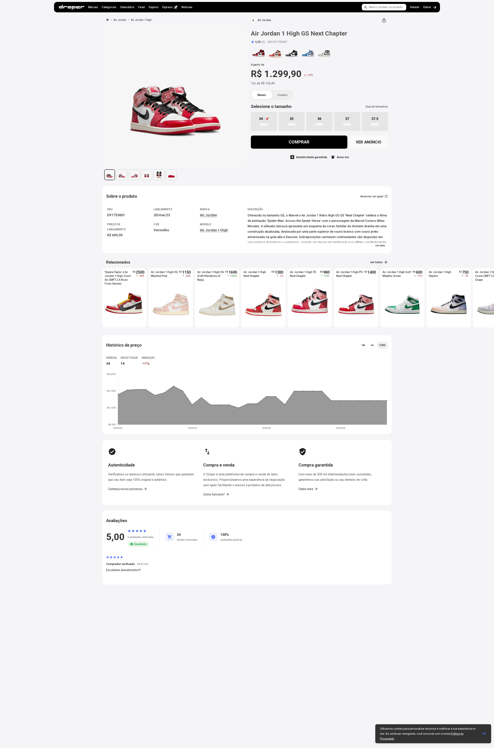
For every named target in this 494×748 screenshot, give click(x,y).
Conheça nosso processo (127, 489)
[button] (258, 42)
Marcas (93, 7)
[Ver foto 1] (109, 174)
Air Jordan (119, 19)
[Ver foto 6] (171, 174)
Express (170, 7)
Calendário (127, 7)
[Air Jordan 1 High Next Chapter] (275, 53)
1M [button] (363, 345)
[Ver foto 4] (146, 174)
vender (415, 7)
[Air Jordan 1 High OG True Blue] (308, 53)
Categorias (109, 7)
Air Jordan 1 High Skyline (440, 274)
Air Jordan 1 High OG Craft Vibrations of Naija (210, 276)
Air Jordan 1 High (141, 19)
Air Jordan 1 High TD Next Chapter (303, 274)
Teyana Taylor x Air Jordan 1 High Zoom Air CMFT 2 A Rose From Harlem (118, 276)
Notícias (187, 7)
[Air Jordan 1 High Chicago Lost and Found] (258, 53)
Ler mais (380, 245)
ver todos (379, 262)
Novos (262, 95)
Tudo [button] (382, 345)
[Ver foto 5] (159, 174)
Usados (282, 95)
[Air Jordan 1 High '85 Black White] (291, 53)
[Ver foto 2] (122, 174)
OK (484, 733)
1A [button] (372, 345)
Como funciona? (216, 494)
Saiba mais (308, 489)
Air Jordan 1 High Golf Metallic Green (396, 274)
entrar (430, 7)
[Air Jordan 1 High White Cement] (324, 53)
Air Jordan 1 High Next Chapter (255, 274)
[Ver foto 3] (134, 174)
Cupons (153, 7)
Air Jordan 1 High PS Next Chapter (349, 274)
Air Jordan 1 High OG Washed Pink (164, 274)
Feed (141, 7)
